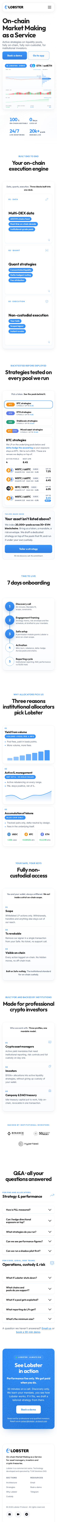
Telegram (34, 1492)
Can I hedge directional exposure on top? (18, 1221)
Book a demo (14, 55)
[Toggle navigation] (49, 7)
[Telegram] (26, 1514)
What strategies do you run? (21, 1231)
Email (32, 1482)
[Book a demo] (18, 1514)
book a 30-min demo (28, 1332)
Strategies (10, 1487)
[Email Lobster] (9, 1514)
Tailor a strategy (28, 548)
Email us (46, 1328)
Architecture (11, 1482)
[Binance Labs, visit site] (15, 1133)
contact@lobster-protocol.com (34, 1421)
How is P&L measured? (18, 1209)
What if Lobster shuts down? (21, 1277)
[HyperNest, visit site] (28, 1143)
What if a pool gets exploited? (22, 1299)
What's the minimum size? (20, 1318)
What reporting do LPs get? (21, 1309)
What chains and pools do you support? (17, 1289)
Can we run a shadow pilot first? (23, 1250)
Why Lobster (11, 1492)
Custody (9, 1496)
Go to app (38, 55)
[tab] (28, 404)
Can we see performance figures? (24, 1241)
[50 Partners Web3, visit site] (41, 1133)
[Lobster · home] (14, 7)
